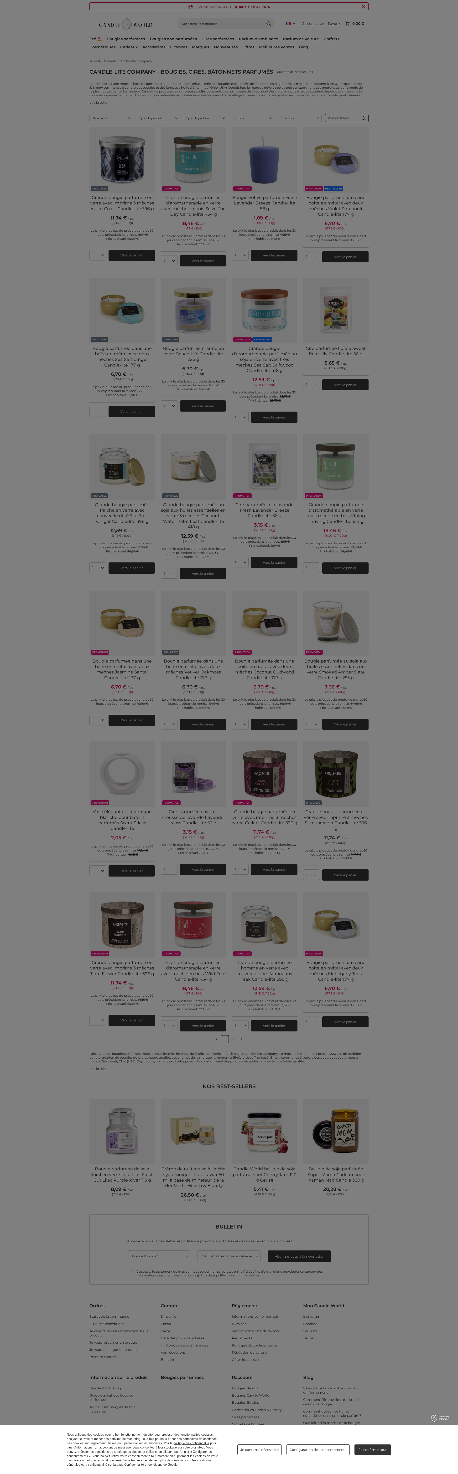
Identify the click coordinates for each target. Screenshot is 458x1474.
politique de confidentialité (191, 1443)
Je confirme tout (373, 1450)
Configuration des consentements (318, 1450)
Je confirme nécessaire (259, 1450)
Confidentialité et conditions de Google (150, 1464)
